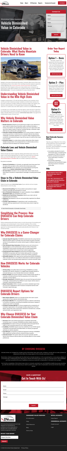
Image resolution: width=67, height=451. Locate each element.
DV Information (30, 418)
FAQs (27, 421)
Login (52, 427)
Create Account (55, 424)
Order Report (54, 418)
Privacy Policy (24, 448)
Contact (62, 3)
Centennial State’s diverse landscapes (20, 85)
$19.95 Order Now (56, 74)
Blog (27, 427)
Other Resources (30, 424)
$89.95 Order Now (56, 129)
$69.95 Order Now (56, 95)
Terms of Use (29, 430)
